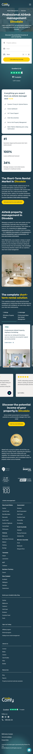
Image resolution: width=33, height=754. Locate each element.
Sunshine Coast (21, 517)
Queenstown (5, 588)
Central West (5, 526)
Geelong (4, 545)
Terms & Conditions (7, 737)
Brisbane (19, 508)
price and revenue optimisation (10, 236)
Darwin (4, 572)
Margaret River (21, 549)
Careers (4, 654)
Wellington (5, 582)
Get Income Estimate (16, 424)
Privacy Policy (5, 740)
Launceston (5, 558)
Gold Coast (20, 514)
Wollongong (5, 529)
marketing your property (12, 232)
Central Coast (5, 511)
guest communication (20, 234)
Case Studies (5, 657)
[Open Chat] (29, 750)
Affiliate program (6, 629)
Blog (3, 675)
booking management (8, 234)
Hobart (4, 555)
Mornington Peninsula (7, 539)
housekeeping (26, 232)
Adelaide (19, 530)
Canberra (4, 565)
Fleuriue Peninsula (21, 533)
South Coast (5, 520)
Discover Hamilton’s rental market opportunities (15, 197)
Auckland (4, 579)
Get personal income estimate (13, 202)
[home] (5, 4)
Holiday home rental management (11, 635)
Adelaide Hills (20, 536)
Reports (4, 678)
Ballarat (4, 542)
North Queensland (21, 511)
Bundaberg (20, 523)
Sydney (4, 508)
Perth (18, 543)
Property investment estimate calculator (12, 681)
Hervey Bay (20, 520)
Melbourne (5, 536)
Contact (4, 648)
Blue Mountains (6, 514)
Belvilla (4, 663)
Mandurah (19, 546)
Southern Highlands (7, 523)
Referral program (6, 632)
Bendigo (4, 548)
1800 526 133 (9, 720)
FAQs (3, 660)
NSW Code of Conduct (7, 734)
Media (3, 651)
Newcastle (5, 517)
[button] (29, 4)
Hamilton (4, 585)
